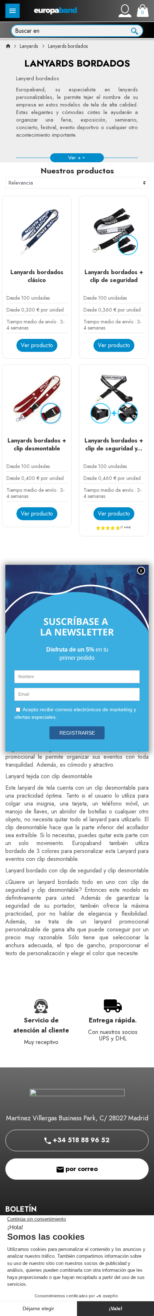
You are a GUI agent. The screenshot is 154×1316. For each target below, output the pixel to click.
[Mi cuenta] (125, 10)
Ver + (74, 158)
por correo (81, 1169)
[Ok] (134, 30)
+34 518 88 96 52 (80, 1140)
